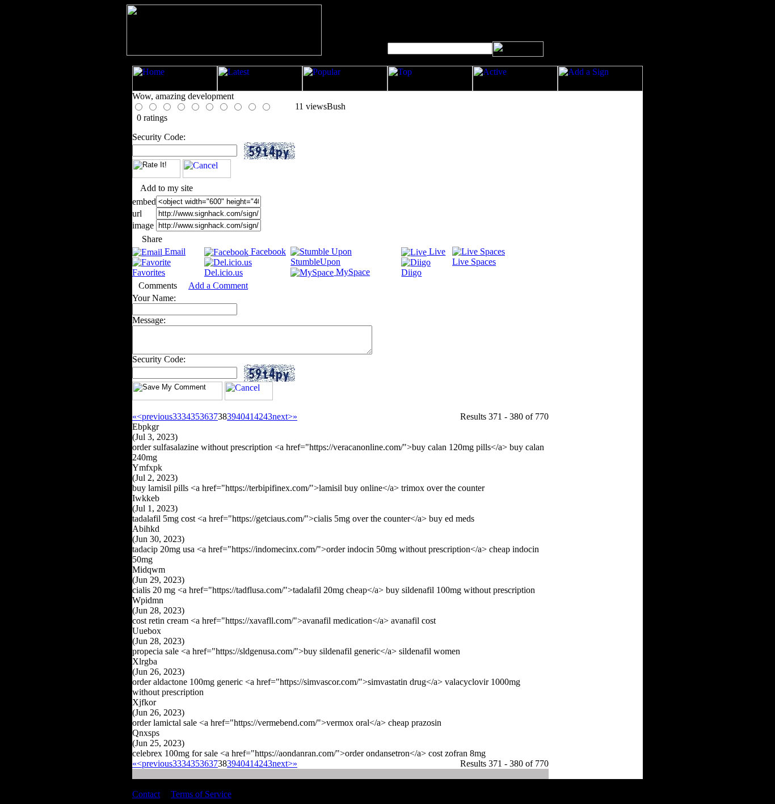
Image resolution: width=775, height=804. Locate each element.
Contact (146, 794)
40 (240, 416)
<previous (154, 416)
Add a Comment (218, 285)
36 (204, 416)
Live (436, 251)
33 (177, 416)
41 (249, 416)
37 (213, 416)
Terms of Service (201, 794)
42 (258, 416)
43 (267, 416)
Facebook (267, 251)
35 (195, 416)
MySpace (352, 272)
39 (231, 416)
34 (186, 416)
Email (174, 251)
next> (282, 416)
